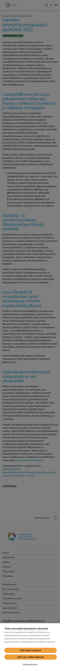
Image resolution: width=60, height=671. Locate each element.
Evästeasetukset (30, 664)
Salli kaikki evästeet (30, 650)
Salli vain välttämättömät (30, 657)
